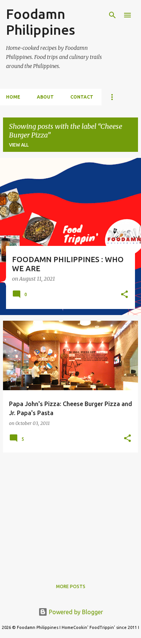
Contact (81, 96)
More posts (70, 586)
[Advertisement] (70, 511)
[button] (124, 295)
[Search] (112, 15)
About (45, 96)
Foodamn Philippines (40, 21)
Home (13, 96)
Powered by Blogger (75, 612)
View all (19, 144)
